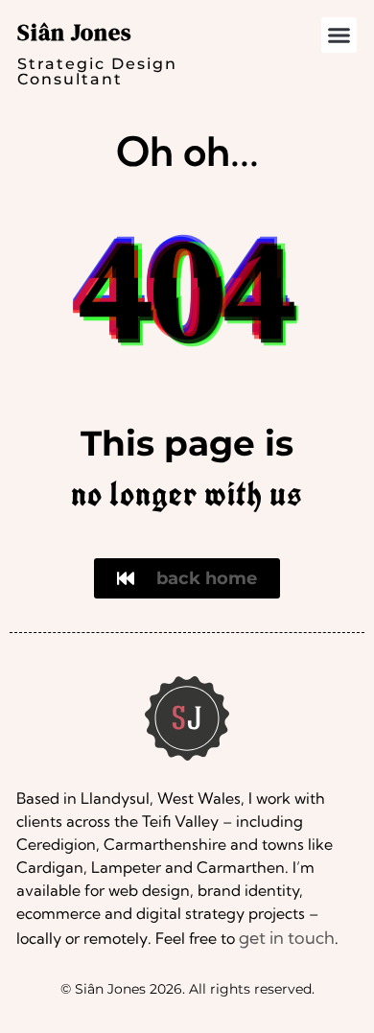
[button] (339, 35)
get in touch (287, 938)
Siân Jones (74, 32)
